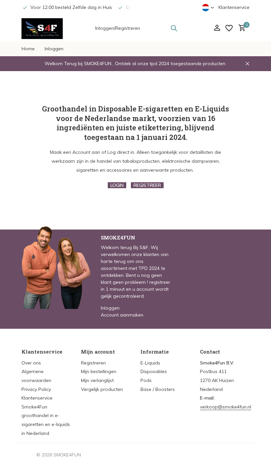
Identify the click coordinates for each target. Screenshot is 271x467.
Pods (146, 380)
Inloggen (54, 49)
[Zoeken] (174, 28)
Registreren (93, 363)
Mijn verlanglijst (97, 380)
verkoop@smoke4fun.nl (225, 407)
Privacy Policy (36, 389)
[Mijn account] (217, 28)
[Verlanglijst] (229, 28)
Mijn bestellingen (98, 371)
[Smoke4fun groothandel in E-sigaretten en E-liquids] (42, 28)
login (117, 185)
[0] (240, 28)
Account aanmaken (122, 315)
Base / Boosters (157, 389)
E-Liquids (150, 363)
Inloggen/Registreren (117, 28)
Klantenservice (234, 7)
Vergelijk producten (102, 389)
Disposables (153, 371)
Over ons (31, 363)
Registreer (147, 185)
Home (28, 49)
